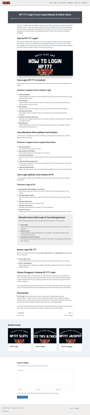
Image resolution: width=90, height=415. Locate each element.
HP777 (72, 408)
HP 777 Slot (20, 314)
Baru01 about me (48, 47)
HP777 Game (58, 31)
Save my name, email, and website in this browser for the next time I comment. (39, 393)
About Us (77, 2)
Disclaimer (70, 2)
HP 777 (19, 41)
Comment (21, 370)
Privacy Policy (62, 2)
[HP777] (6, 2)
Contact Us (84, 2)
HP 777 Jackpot (68, 314)
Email (39, 389)
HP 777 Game (40, 346)
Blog (55, 2)
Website (58, 389)
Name (20, 389)
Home (51, 2)
